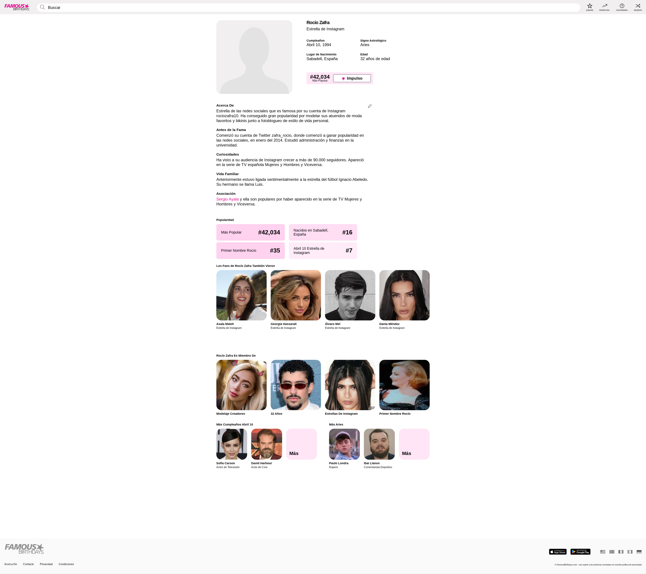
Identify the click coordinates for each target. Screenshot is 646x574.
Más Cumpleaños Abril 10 (234, 424)
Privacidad (46, 564)
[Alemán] (639, 551)
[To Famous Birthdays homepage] (17, 7)
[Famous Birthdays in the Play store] (580, 552)
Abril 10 (313, 44)
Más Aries (336, 424)
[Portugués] (611, 551)
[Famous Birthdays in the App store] (558, 552)
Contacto (28, 564)
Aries (364, 44)
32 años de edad (375, 58)
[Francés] (620, 551)
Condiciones (66, 564)
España (331, 58)
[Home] (162, 549)
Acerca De (10, 564)
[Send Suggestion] (369, 106)
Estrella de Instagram (325, 29)
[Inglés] (602, 551)
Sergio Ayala (227, 199)
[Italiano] (630, 551)
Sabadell (314, 58)
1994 (326, 44)
